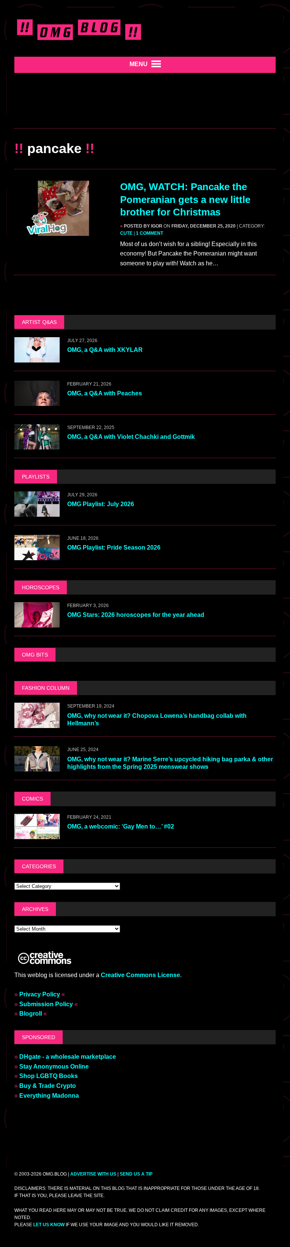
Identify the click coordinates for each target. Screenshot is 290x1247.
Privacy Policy (39, 994)
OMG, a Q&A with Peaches (104, 393)
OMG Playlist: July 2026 (100, 504)
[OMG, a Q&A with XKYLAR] (37, 357)
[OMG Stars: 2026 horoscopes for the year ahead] (37, 622)
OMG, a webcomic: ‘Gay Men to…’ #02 (120, 826)
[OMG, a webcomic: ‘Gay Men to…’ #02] (37, 834)
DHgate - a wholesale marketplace (67, 1056)
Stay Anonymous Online (54, 1066)
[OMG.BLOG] (79, 28)
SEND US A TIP (136, 1174)
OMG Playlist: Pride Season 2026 (113, 547)
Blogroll (30, 1013)
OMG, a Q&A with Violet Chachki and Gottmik (131, 437)
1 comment (149, 233)
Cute (126, 233)
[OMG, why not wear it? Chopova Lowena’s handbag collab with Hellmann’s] (37, 723)
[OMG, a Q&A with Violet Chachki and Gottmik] (37, 444)
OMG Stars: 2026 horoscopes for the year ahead (135, 615)
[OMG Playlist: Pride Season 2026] (37, 555)
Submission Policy (46, 1004)
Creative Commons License (140, 975)
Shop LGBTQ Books (48, 1076)
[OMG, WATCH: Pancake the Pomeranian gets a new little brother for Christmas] (63, 231)
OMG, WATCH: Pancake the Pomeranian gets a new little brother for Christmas (185, 199)
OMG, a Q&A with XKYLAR (105, 350)
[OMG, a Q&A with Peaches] (37, 401)
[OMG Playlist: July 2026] (37, 511)
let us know (49, 1224)
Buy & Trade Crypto (47, 1086)
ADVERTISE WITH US (93, 1174)
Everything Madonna (49, 1095)
